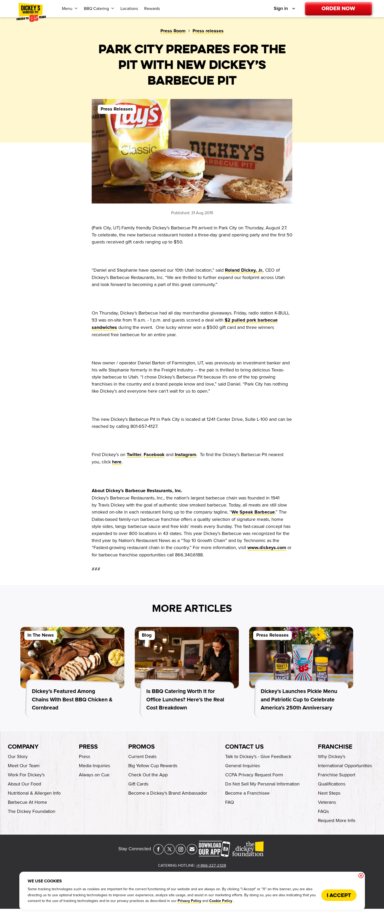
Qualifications (331, 784)
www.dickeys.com (266, 547)
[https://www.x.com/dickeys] (169, 853)
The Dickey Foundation (31, 811)
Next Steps (329, 793)
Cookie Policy (220, 901)
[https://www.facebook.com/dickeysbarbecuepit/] (158, 853)
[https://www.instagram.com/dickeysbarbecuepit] (181, 853)
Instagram (185, 454)
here (116, 462)
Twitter (134, 454)
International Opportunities (345, 766)
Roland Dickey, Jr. (244, 270)
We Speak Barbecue (253, 512)
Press (88, 747)
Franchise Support (336, 775)
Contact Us (244, 747)
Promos (141, 747)
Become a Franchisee (247, 793)
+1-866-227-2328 (211, 865)
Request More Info (336, 820)
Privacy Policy (189, 901)
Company (23, 747)
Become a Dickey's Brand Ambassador (167, 793)
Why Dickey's (331, 756)
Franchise (335, 747)
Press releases (208, 31)
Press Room (172, 31)
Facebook (154, 454)
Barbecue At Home (27, 802)
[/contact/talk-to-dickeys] (192, 853)
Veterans (327, 802)
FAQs (323, 811)
